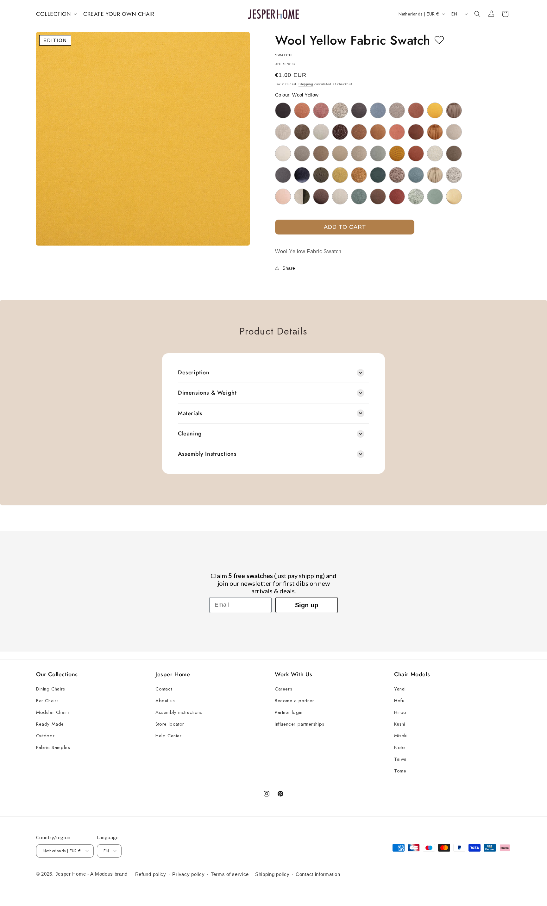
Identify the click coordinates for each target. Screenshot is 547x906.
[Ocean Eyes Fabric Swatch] (416, 175)
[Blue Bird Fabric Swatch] (378, 110)
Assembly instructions (179, 712)
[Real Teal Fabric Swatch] (359, 196)
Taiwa (400, 759)
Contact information (318, 874)
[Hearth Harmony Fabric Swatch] (416, 153)
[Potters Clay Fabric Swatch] (321, 196)
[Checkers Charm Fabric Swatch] (321, 132)
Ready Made (50, 724)
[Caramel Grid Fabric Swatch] (283, 132)
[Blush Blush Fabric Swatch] (397, 110)
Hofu (399, 700)
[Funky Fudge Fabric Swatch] (340, 153)
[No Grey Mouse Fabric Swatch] (397, 175)
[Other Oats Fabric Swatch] (435, 175)
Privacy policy (188, 874)
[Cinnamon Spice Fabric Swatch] (378, 132)
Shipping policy (272, 874)
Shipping (306, 84)
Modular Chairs (53, 712)
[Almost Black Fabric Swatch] (283, 110)
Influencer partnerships (299, 724)
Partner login (289, 712)
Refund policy (150, 874)
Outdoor (45, 736)
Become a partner (294, 700)
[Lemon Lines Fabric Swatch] (340, 175)
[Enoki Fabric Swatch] (283, 153)
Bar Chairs (47, 700)
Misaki (401, 736)
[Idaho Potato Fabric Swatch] (454, 153)
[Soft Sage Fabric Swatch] (416, 196)
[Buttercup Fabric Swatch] (435, 110)
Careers (283, 689)
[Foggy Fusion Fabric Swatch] (302, 153)
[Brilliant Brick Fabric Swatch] (416, 110)
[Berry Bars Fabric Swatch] (321, 110)
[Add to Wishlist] (439, 40)
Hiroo (400, 712)
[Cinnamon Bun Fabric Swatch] (359, 132)
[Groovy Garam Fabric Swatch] (397, 153)
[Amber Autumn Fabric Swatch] (302, 110)
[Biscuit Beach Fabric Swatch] (340, 110)
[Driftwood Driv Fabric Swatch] (454, 132)
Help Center (168, 736)
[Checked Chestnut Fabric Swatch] (302, 132)
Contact (163, 689)
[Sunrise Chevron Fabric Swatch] (454, 196)
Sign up (306, 605)
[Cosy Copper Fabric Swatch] (416, 132)
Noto (399, 747)
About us (165, 700)
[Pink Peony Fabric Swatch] (283, 196)
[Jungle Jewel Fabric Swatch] (321, 175)
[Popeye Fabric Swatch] (302, 196)
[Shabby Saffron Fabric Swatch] (397, 196)
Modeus (104, 873)
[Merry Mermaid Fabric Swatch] (378, 175)
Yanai (400, 689)
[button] (55, 14)
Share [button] (288, 268)
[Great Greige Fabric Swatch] (359, 153)
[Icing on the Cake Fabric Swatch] (435, 153)
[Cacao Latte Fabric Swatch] (454, 110)
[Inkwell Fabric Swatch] (283, 175)
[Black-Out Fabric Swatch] (359, 110)
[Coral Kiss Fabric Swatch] (397, 132)
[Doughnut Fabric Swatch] (435, 132)
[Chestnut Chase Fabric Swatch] (340, 132)
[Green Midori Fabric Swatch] (378, 153)
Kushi (399, 724)
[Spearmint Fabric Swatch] (435, 196)
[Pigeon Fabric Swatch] (454, 175)
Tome (400, 771)
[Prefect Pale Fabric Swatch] (340, 196)
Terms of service (230, 874)
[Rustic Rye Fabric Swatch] (378, 196)
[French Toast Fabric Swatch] (321, 153)
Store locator (169, 724)
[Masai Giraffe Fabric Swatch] (359, 175)
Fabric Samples (53, 747)
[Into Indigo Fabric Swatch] (302, 175)
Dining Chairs (50, 689)
